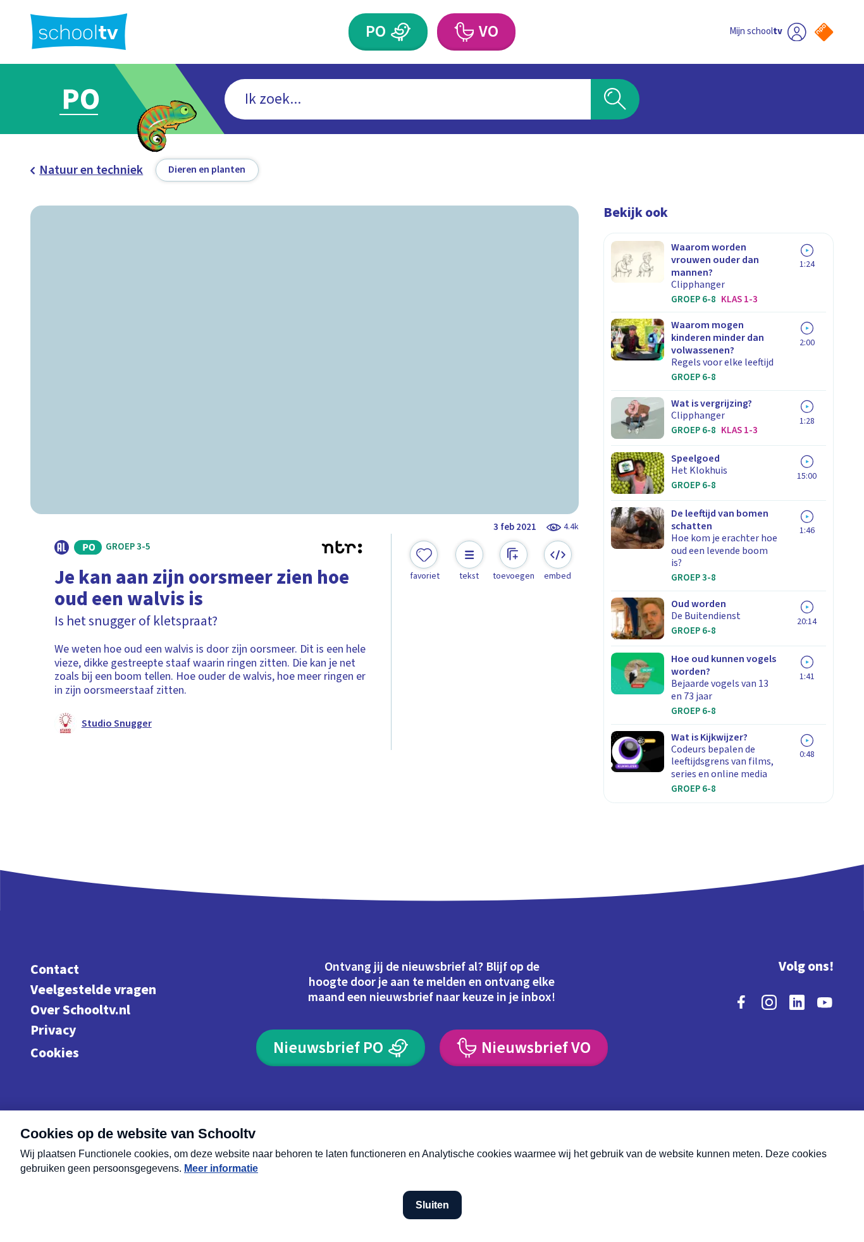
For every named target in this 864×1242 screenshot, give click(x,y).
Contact (54, 970)
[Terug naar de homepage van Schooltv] (79, 31)
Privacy (53, 1030)
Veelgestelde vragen (93, 990)
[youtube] (825, 1002)
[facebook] (741, 1002)
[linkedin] (797, 1002)
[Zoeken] (615, 99)
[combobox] (408, 99)
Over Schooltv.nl (80, 1010)
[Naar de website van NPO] (824, 32)
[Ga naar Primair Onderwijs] (92, 99)
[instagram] (769, 1002)
